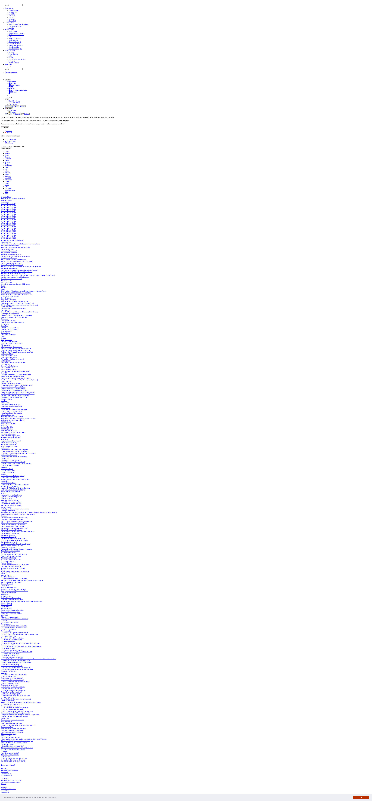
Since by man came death (8, 587)
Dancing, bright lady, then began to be (12, 322)
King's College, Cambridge (17, 59)
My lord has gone (6, 498)
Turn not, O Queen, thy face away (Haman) (14, 716)
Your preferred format (13, 136)
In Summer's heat (6, 422)
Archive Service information (8, 789)
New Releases (9, 8)
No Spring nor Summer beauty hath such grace (15, 509)
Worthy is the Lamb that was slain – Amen (14, 758)
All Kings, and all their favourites (11, 254)
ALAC (16, 106)
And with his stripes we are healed (11, 279)
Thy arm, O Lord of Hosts (9, 697)
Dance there (4, 319)
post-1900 (8, 178)
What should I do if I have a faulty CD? (11, 780)
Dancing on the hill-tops (8, 320)
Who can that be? (6, 735)
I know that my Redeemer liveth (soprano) (14, 409)
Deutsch (13, 112)
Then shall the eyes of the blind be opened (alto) (15, 660)
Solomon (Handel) (6, 605)
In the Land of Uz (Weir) (8, 423)
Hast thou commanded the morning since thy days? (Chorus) (19, 380)
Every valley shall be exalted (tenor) (12, 343)
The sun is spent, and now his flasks (12, 650)
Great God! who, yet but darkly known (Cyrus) (15, 371)
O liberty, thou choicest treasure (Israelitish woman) (16, 521)
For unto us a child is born (9, 355)
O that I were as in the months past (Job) (13, 526)
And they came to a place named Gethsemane (15, 277)
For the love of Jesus (7, 354)
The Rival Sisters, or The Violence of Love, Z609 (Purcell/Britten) (21, 646)
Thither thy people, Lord (8, 676)
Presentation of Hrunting (8, 558)
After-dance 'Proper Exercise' (10, 245)
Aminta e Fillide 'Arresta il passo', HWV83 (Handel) (17, 261)
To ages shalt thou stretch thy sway (11, 704)
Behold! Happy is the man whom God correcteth (16, 293)
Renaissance (8, 179)
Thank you (4, 620)
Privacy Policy (4, 790)
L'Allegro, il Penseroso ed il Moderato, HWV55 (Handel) (18, 453)
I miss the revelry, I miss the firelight (12, 411)
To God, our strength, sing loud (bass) (12, 709)
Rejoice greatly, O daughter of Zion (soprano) (15, 572)
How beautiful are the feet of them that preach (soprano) (18, 392)
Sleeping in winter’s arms (8, 592)
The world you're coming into (10, 655)
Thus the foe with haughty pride (10, 694)
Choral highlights (14, 47)
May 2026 (12, 17)
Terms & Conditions (6, 773)
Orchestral (8, 176)
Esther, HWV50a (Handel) (9, 341)
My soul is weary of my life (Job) (11, 502)
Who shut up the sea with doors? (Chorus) (14, 742)
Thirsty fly (4, 673)
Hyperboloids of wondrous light (10, 404)
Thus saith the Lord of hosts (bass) (11, 692)
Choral (7, 155)
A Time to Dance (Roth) (8, 204)
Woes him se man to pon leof (10, 753)
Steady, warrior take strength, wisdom (12, 610)
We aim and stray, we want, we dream (12, 720)
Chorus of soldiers (6, 307)
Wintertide (4, 751)
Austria (7, 152)
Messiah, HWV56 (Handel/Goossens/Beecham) (15, 488)
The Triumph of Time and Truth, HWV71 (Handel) (16, 652)
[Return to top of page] (8, 765)
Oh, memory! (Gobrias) (8, 535)
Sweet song (4, 615)
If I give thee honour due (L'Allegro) (12, 416)
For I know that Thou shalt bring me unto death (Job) (17, 352)
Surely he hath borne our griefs (10, 612)
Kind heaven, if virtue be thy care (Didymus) (14, 449)
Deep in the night (6, 331)
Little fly (3, 474)
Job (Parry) (4, 439)
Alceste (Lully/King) (7, 249)
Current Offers (9, 22)
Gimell (11, 57)
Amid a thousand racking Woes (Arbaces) (13, 259)
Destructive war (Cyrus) (8, 334)
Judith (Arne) (5, 448)
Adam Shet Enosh (6, 242)
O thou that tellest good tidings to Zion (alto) (14, 528)
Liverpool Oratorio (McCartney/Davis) (13, 476)
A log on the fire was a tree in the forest (13, 198)
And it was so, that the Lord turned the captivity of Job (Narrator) (21, 266)
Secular (7, 185)
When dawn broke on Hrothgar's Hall (12, 730)
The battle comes (6, 624)
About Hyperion (5, 792)
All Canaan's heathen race (9, 252)
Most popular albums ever (16, 35)
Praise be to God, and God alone (11, 556)
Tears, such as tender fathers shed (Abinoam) (14, 619)
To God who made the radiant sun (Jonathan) (14, 708)
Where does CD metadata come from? (10, 782)
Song (6, 186)
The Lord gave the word (8, 636)
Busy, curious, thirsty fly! (8, 300)
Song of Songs (5, 606)
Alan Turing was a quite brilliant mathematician (15, 247)
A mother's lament (6, 200)
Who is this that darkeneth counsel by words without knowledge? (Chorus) (23, 739)
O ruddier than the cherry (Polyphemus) (13, 524)
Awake (3, 289)
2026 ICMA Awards (15, 38)
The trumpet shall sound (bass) (10, 653)
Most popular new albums (16, 33)
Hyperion (11, 52)
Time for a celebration (7, 701)
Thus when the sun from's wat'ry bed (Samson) (15, 695)
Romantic (8, 181)
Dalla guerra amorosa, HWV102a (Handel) (14, 317)
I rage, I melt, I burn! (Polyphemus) (11, 413)
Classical (7, 157)
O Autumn (4, 516)
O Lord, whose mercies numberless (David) (14, 523)
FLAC (11, 106)
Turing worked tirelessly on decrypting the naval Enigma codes (20, 714)
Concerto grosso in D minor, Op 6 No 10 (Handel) (16, 315)
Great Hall (4, 373)
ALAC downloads (14, 103)
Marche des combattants (8, 483)
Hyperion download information (9, 770)
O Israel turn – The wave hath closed (12, 519)
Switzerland (8, 188)
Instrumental (8, 165)
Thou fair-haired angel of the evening (12, 680)
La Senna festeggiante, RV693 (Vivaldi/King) (15, 451)
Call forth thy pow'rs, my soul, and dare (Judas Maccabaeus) (19, 305)
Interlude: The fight (7, 427)
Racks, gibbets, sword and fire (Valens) (13, 568)
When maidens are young (8, 734)
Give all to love (5, 364)
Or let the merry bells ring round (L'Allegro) (14, 540)
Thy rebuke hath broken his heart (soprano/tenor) (16, 699)
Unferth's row (5, 718)
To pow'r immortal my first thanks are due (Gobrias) (17, 711)
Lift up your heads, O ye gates (10, 465)
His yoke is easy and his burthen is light (13, 388)
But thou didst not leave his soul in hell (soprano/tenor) (17, 303)
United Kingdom (6, 148)
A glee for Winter (6, 197)
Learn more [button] (52, 797)
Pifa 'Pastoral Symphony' (8, 552)
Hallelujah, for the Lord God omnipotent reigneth (16, 375)
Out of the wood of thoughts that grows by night (15, 544)
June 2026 (12, 15)
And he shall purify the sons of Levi (12, 265)
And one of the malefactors (9, 268)
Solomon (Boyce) (6, 603)
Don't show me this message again (13, 146)
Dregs (2, 336)
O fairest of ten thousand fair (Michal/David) (14, 517)
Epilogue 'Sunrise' (6, 340)
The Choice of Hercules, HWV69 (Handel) (14, 626)
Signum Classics (14, 63)
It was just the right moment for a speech (13, 432)
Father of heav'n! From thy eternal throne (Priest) (16, 348)
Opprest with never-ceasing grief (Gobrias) (14, 538)
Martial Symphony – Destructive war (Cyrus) (14, 484)
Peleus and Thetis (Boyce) (9, 547)
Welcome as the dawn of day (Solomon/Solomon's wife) (18, 725)
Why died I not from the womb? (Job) (12, 746)
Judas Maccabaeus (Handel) (9, 446)
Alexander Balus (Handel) (9, 251)
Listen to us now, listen (8, 470)
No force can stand (6, 507)
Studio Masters (13, 40)
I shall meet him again (7, 415)
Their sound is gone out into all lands (12, 657)
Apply (10, 97)
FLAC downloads (14, 101)
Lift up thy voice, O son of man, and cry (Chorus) (16, 463)
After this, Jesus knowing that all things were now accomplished (20, 244)
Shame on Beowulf (7, 584)
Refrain (3, 570)
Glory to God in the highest (9, 366)
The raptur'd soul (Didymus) (9, 645)
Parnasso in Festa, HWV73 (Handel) (12, 545)
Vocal (6, 193)
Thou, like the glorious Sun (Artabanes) (13, 687)
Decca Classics (13, 54)
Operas (7, 174)
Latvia (7, 171)
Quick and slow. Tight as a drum (11, 566)
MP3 (6, 99)
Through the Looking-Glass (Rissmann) (13, 690)
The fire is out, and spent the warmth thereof (14, 633)
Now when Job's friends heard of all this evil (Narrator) (17, 514)
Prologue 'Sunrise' (6, 563)
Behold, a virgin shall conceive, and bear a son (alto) (17, 294)
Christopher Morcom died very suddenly (13, 308)
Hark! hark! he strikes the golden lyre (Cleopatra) (16, 378)
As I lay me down (6, 282)
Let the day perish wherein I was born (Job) (14, 456)
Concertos (8, 159)
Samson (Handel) (6, 575)
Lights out (4, 467)
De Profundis (5, 324)
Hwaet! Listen (5, 402)
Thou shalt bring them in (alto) (10, 683)
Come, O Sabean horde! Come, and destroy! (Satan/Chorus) (19, 312)
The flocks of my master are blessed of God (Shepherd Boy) (19, 634)
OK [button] (361, 797)
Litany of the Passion (7, 472)
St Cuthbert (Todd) (6, 608)
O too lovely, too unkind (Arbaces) (11, 530)
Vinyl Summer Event (15, 26)
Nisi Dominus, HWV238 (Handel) (11, 505)
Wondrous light (5, 756)
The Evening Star (6, 631)
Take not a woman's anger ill (9, 617)
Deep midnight (5, 333)
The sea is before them (8, 648)
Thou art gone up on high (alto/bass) (12, 678)
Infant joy (4, 425)
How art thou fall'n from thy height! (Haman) (14, 390)
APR (10, 56)
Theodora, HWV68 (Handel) (10, 664)
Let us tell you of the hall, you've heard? (13, 462)
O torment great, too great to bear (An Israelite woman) (17, 531)
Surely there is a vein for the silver (11, 613)
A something (5, 202)
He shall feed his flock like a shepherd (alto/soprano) (17, 385)
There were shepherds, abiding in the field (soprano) (17, 669)
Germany (7, 162)
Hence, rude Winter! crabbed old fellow (13, 387)
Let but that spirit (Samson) (9, 455)
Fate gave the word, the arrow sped (11, 347)
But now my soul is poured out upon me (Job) (15, 301)
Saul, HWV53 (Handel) (8, 577)
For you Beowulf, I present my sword (12, 359)
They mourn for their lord (8, 671)
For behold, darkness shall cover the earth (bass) (15, 350)
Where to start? (9, 29)
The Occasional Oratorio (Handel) (11, 640)
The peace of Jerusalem (8, 641)
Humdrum (4, 401)
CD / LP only (13, 104)
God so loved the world (8, 368)
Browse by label (10, 50)
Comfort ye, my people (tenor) (10, 313)
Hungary (7, 164)
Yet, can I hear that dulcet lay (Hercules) (13, 760)
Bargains (11, 28)
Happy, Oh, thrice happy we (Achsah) (12, 376)
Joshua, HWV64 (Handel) (9, 443)
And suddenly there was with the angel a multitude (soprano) (19, 270)
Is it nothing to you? (7, 429)
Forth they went (5, 361)
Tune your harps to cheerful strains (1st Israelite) (15, 713)
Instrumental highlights (15, 45)
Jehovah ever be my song (8, 434)
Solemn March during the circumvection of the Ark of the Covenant (21, 601)
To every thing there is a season (10, 706)
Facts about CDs (5, 778)
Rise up (3, 573)
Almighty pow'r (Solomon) (9, 258)
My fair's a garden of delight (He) (11, 497)
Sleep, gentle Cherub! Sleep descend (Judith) (14, 591)
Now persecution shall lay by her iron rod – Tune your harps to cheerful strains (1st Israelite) (29, 512)
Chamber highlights (15, 43)
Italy (6, 169)
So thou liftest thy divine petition (11, 598)
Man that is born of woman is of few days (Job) (15, 479)
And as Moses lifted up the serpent (11, 263)
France (7, 160)
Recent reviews (13, 10)
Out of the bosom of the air (9, 542)
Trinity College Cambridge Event (19, 24)
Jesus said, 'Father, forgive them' (10, 437)
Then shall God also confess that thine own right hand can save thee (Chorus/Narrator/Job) (28, 659)
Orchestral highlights (15, 42)
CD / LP (22, 106)
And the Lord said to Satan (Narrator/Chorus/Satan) (16, 272)
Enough (3, 338)
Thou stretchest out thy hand (9, 685)
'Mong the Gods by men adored (10, 491)
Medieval (7, 172)
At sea (3, 286)
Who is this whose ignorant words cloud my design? (17, 741)
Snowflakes (4, 594)
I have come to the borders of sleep (11, 406)
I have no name (5, 408)
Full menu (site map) (11, 73)
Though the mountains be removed (11, 688)
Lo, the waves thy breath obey (10, 477)
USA (6, 192)
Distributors (4, 787)
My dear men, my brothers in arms (11, 495)
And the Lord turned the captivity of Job (13, 273)
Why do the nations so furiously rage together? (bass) (17, 748)
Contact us (3, 784)
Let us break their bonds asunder (11, 460)
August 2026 (12, 12)
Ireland (7, 167)
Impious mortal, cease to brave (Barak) (12, 420)
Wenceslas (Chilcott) (7, 727)
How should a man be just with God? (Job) (14, 397)
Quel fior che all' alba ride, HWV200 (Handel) (15, 565)
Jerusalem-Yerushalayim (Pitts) (10, 436)
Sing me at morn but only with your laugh (13, 589)
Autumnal (4, 287)
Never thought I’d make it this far (11, 504)
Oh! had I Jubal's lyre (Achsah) (10, 533)
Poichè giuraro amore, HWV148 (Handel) (14, 554)
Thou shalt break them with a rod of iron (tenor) (15, 681)
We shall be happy (6, 721)
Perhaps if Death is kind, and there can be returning (16, 549)
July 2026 (12, 14)
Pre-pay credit (4, 772)
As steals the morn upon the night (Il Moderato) (15, 284)
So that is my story (6, 596)
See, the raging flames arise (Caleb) (11, 582)
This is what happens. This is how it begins (14, 674)
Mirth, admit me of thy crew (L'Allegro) (13, 490)
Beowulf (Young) (6, 298)
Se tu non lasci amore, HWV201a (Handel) (14, 578)
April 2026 (12, 19)
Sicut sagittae (5, 585)
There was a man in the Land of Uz (11, 666)
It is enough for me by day (9, 430)
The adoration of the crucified (10, 622)
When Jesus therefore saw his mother (12, 732)
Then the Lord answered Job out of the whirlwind (16, 662)
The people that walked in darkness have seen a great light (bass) (20, 643)
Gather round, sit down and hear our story (13, 362)
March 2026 (12, 21)
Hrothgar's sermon (6, 399)
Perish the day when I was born (10, 551)
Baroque (7, 153)
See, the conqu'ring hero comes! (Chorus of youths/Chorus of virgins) (22, 580)
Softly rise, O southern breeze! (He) (12, 599)
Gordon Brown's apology (8, 369)
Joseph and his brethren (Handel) (11, 441)
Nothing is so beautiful (8, 510)
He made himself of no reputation (11, 383)
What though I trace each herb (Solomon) (13, 728)
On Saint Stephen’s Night (8, 537)
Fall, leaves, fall (5, 345)
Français (13, 110)
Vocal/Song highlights (15, 49)
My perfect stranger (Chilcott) (10, 500)
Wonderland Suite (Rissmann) (10, 755)
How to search (4, 768)
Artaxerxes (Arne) (6, 280)
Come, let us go (5, 310)
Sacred (7, 183)
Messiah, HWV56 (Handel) (9, 486)
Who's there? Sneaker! (8, 744)
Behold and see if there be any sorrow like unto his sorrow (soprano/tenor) (23, 291)
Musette (3, 493)
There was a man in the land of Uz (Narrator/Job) (16, 667)
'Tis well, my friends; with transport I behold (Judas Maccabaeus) (20, 702)
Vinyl (10, 36)
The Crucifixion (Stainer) (8, 629)
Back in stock (13, 31)
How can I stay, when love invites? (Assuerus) (15, 395)
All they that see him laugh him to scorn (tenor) (15, 256)
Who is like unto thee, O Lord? (10, 737)
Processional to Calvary (8, 561)
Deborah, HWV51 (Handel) (9, 327)
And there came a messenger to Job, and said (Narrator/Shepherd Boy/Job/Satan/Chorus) (28, 275)
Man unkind (4, 481)
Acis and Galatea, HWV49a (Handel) (12, 240)
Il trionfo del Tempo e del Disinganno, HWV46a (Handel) (18, 418)
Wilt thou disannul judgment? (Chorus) (13, 749)
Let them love (5, 458)
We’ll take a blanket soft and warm (11, 723)
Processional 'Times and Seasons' (11, 559)
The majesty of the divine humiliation (12, 638)
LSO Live (12, 61)
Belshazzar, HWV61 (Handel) (10, 296)
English (9, 114)
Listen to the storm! (7, 469)
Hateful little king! (6, 381)
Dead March (4, 326)
